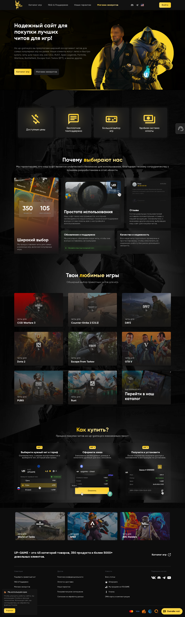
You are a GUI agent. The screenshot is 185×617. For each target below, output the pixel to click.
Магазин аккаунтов (107, 5)
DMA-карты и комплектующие (117, 597)
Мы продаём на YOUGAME (119, 587)
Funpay (112, 592)
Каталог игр (35, 5)
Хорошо (9, 610)
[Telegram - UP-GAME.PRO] (137, 5)
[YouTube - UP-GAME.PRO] (169, 577)
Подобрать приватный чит (25, 577)
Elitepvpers (113, 582)
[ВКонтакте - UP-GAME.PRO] (153, 577)
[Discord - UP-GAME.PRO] (132, 5)
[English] (142, 5)
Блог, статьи (110, 577)
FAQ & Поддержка (58, 5)
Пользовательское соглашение (70, 592)
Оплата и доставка (65, 582)
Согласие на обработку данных (70, 597)
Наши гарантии (82, 5)
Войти (165, 5)
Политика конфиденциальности (70, 577)
